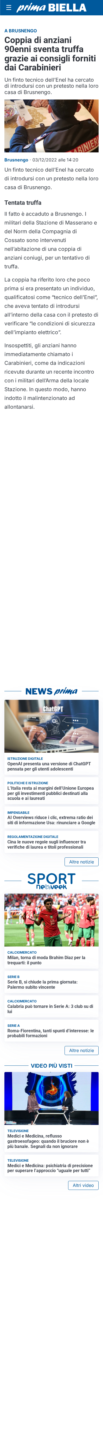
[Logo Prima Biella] (51, 8)
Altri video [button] (83, 1185)
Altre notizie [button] (81, 862)
